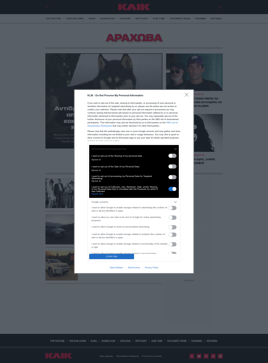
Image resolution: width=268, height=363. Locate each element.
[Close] (188, 96)
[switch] (172, 156)
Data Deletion (116, 267)
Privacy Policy (151, 267)
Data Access (134, 267)
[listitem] (134, 149)
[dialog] (134, 181)
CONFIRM (111, 256)
